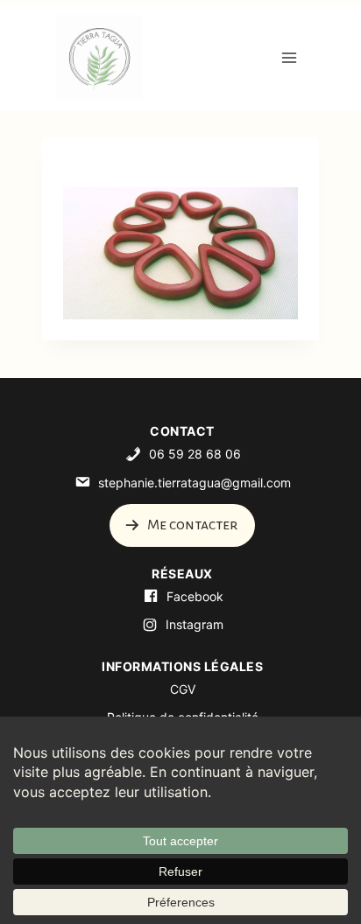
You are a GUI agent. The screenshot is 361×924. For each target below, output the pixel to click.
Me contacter (191, 525)
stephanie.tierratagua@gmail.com (194, 482)
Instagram (194, 624)
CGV (182, 689)
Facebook (194, 596)
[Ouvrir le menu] (289, 57)
